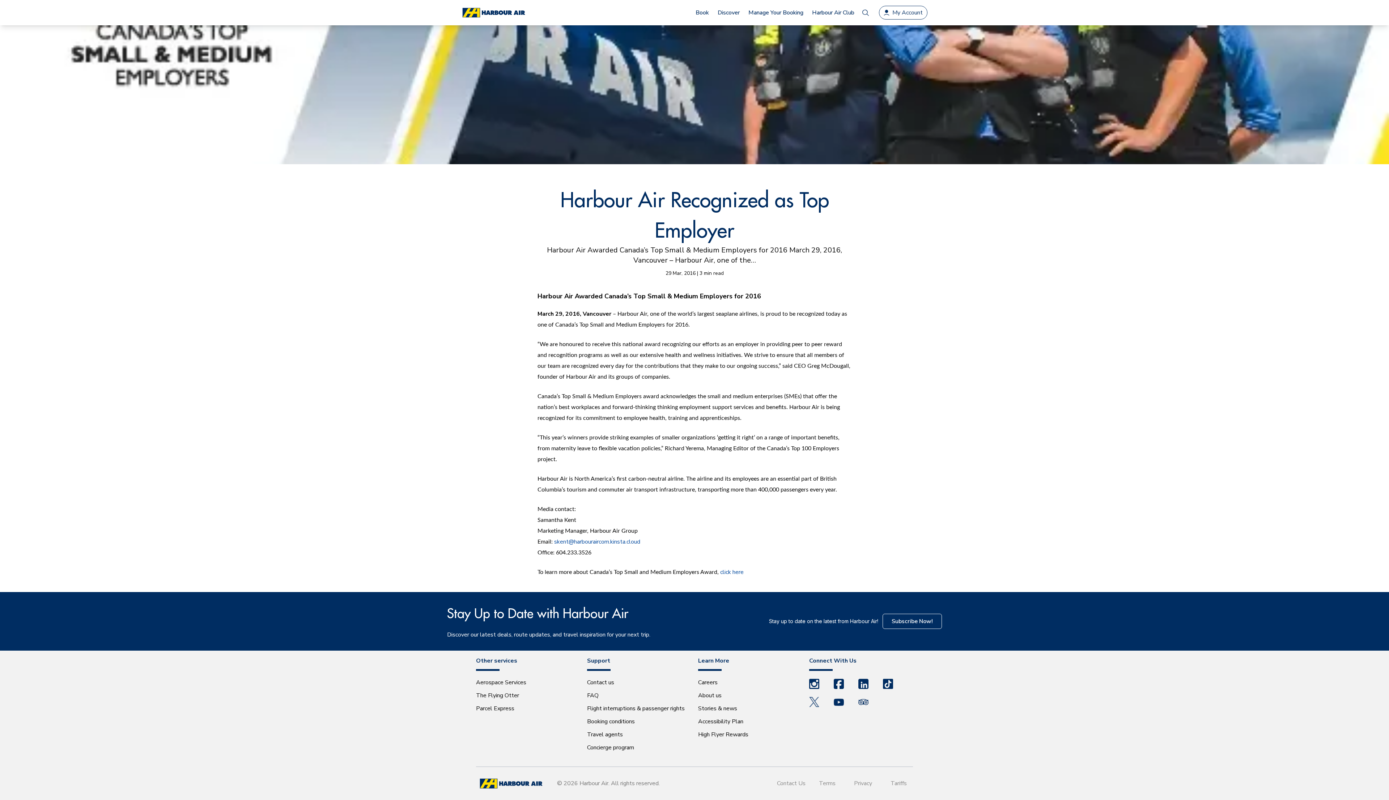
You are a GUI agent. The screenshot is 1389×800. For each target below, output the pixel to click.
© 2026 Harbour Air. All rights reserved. (608, 783)
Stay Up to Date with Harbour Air (537, 613)
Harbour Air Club (833, 13)
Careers (708, 682)
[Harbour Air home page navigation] (493, 13)
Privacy (863, 783)
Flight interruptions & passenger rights (636, 708)
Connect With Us (833, 661)
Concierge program (610, 748)
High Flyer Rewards (723, 735)
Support (598, 661)
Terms (827, 783)
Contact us (600, 682)
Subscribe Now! (912, 621)
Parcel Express (495, 708)
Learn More (713, 661)
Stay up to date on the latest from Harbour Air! (823, 621)
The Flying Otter (497, 695)
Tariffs (899, 783)
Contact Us (791, 783)
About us (710, 695)
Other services (496, 661)
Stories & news (717, 708)
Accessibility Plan (720, 721)
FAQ (593, 695)
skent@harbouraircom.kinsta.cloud (597, 542)
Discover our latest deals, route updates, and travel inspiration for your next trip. (548, 635)
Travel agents (605, 735)
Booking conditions (611, 721)
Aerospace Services (501, 682)
